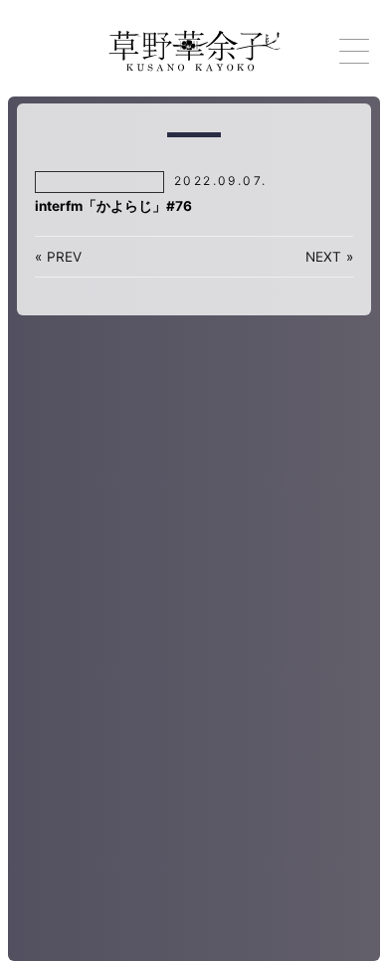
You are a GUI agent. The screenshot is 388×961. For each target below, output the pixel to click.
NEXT (323, 257)
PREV (64, 257)
